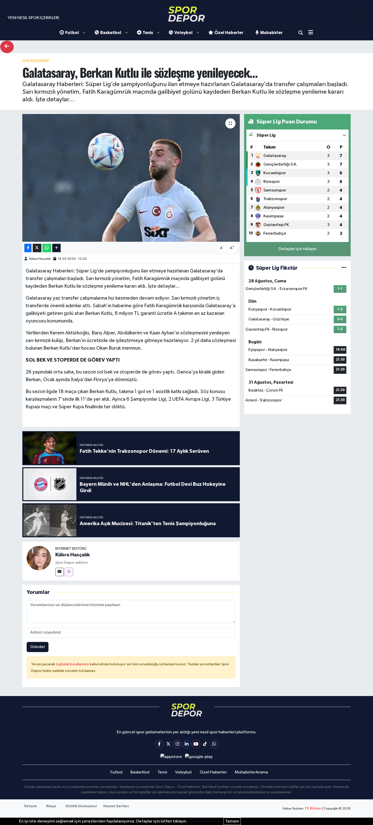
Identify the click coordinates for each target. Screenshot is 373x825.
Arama (300, 33)
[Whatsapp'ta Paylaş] (46, 248)
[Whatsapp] (214, 744)
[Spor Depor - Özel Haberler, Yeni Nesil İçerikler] (186, 13)
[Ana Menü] (312, 32)
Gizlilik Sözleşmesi (81, 806)
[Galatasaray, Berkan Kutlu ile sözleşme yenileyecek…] (131, 177)
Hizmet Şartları (116, 806)
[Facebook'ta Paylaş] (27, 248)
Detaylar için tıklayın (297, 249)
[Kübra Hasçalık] (39, 558)
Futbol (72, 32)
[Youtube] (196, 744)
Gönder (37, 647)
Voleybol (183, 32)
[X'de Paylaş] (37, 248)
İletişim (30, 806)
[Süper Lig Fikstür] (344, 268)
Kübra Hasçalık (39, 259)
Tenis (148, 32)
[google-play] (199, 757)
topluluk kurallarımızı (73, 664)
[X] (168, 744)
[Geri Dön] (7, 46)
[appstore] (171, 757)
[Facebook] (159, 744)
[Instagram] (69, 572)
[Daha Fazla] (56, 248)
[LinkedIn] (186, 744)
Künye (51, 806)
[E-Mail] (59, 572)
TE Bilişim (313, 808)
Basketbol (110, 32)
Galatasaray (35, 61)
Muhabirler (271, 32)
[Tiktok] (205, 744)
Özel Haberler (228, 32)
